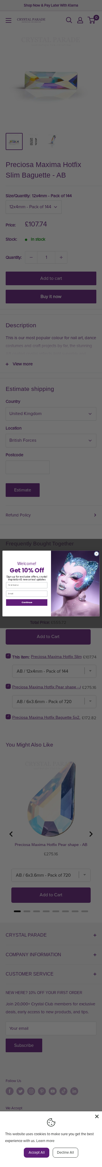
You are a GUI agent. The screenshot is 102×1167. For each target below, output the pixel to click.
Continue (27, 602)
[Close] (97, 1116)
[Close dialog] (96, 554)
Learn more (45, 1141)
